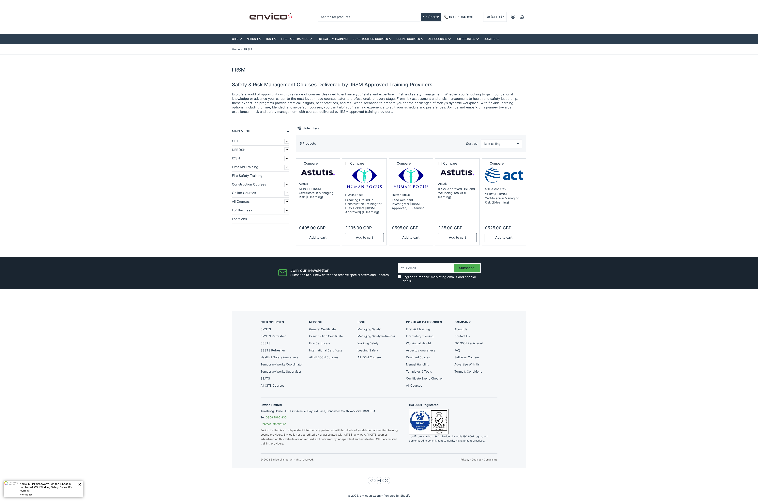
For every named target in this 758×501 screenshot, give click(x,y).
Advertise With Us (467, 364)
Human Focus (354, 194)
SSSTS (265, 343)
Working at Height (418, 343)
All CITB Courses (272, 385)
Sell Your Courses (467, 357)
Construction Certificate (326, 336)
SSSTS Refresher (273, 350)
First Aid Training (294, 38)
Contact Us (462, 336)
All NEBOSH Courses (323, 357)
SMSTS (266, 329)
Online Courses (408, 38)
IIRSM (248, 49)
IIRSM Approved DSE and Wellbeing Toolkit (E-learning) (456, 193)
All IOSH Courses (369, 357)
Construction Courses (370, 38)
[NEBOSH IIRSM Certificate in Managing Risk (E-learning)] (318, 172)
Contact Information (273, 424)
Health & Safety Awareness (279, 357)
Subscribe (467, 268)
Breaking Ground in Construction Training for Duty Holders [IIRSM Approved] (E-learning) (363, 206)
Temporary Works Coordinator (282, 364)
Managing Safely (369, 329)
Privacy (465, 459)
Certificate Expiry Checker (424, 378)
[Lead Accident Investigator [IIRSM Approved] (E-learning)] (411, 178)
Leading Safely (367, 350)
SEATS (265, 378)
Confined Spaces (418, 357)
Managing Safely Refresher (376, 336)
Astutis (303, 183)
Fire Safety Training (332, 38)
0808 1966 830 (276, 417)
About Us (460, 329)
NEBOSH (252, 38)
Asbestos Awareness (420, 350)
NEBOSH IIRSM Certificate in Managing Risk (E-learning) (316, 193)
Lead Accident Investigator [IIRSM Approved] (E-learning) (409, 204)
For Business (465, 38)
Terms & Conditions (468, 371)
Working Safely (367, 343)
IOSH (269, 38)
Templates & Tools (419, 371)
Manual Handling (417, 364)
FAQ (457, 350)
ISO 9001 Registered (468, 343)
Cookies (476, 459)
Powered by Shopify (397, 495)
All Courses (437, 38)
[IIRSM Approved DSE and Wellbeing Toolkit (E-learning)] (457, 172)
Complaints (490, 459)
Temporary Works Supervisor (281, 371)
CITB (235, 38)
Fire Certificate (319, 343)
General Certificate (322, 329)
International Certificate (325, 350)
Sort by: (472, 144)
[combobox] (380, 17)
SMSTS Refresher (273, 336)
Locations (491, 38)
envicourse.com (370, 495)
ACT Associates (495, 189)
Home (236, 49)
